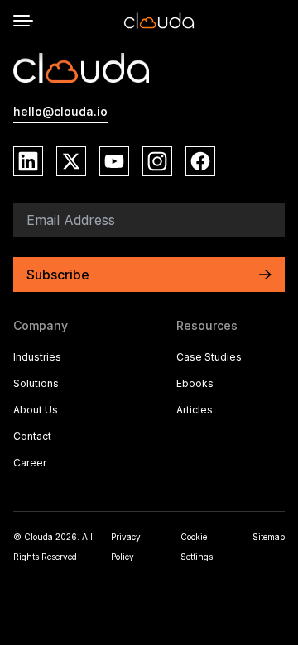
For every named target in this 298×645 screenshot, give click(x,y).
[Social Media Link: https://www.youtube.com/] (114, 161)
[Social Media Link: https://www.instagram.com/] (157, 161)
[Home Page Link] (159, 21)
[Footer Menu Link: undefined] (230, 438)
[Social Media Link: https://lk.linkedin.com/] (28, 161)
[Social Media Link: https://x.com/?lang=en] (71, 161)
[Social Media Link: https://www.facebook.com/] (200, 161)
